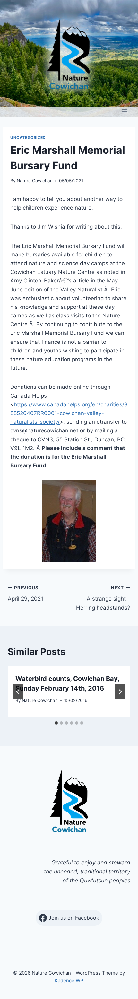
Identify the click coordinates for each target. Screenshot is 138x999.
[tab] (56, 723)
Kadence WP (69, 980)
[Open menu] (124, 112)
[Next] (120, 691)
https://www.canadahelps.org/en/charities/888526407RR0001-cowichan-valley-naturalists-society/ (68, 413)
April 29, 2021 (25, 593)
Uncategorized (28, 137)
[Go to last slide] (18, 691)
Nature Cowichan (35, 180)
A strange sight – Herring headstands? (103, 598)
